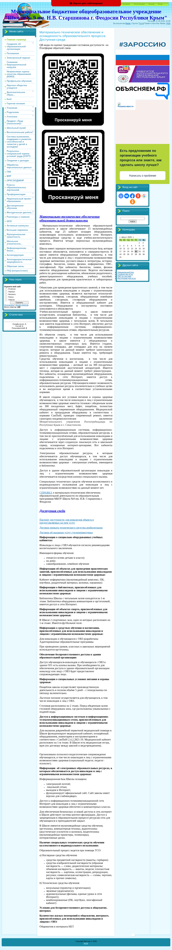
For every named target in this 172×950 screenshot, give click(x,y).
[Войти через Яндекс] (138, 195)
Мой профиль (124, 4)
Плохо (11, 297)
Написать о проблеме (142, 175)
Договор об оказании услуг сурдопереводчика (66, 532)
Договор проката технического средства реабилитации (71, 527)
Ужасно (11, 300)
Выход (151, 4)
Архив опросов (22, 305)
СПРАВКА (45, 492)
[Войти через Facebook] (132, 195)
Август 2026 (126, 237)
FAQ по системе (124, 276)
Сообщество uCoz (125, 274)
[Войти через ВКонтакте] (126, 195)
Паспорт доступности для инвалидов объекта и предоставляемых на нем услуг (66, 521)
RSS (168, 23)
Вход (160, 4)
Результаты (9, 305)
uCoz (86, 943)
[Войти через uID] (120, 195)
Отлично (12, 289)
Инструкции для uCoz (126, 278)
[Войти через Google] (144, 196)
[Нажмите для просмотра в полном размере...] (73, 127)
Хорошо (11, 292)
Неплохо (12, 294)
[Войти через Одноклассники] (132, 201)
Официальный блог (125, 272)
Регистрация (139, 4)
